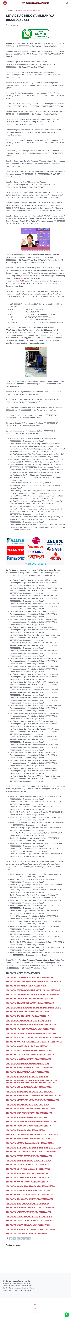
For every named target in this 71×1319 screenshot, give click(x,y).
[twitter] (14, 1238)
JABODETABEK (18, 281)
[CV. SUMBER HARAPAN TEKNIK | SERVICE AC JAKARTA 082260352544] (36, 2)
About (35, 1308)
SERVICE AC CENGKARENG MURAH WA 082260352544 (29, 977)
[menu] (5, 3)
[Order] (35, 39)
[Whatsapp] (67, 1314)
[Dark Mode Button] (67, 3)
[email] (29, 1238)
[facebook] (10, 1238)
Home (35, 1304)
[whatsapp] (18, 1238)
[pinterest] (26, 1238)
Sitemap (35, 1313)
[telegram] (22, 1238)
